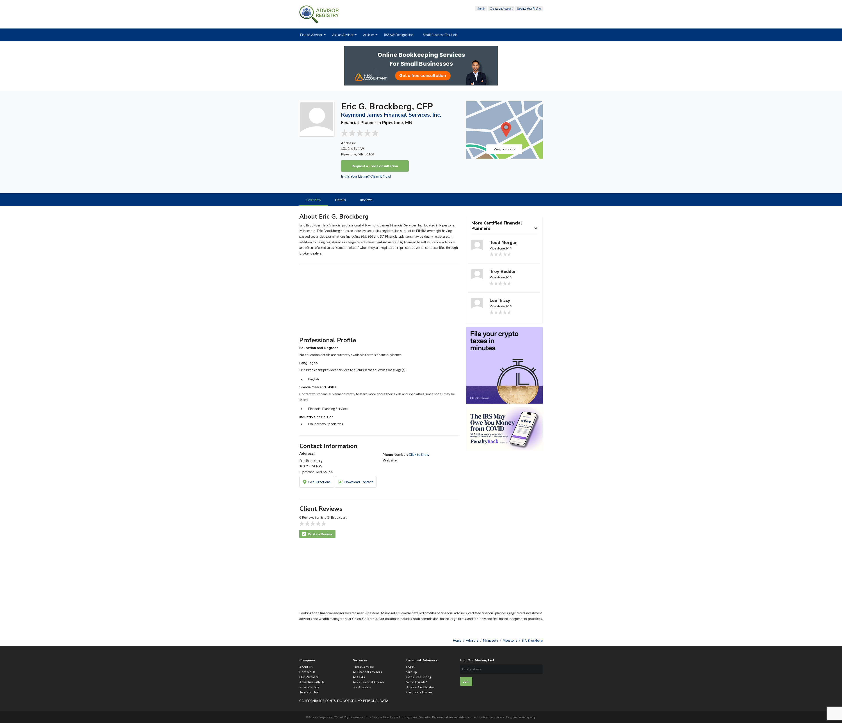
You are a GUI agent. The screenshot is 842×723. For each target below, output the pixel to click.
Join (466, 681)
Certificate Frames (419, 692)
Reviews (366, 200)
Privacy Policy (309, 687)
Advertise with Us (311, 682)
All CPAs (359, 677)
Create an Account (501, 8)
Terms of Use (308, 692)
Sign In (481, 8)
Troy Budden (503, 271)
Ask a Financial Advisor (368, 682)
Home (457, 640)
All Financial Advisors (367, 672)
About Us (306, 667)
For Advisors (362, 687)
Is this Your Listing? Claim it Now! (366, 176)
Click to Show (419, 454)
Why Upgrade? (416, 682)
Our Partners (308, 677)
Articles (369, 35)
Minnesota (490, 640)
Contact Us (307, 672)
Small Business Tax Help (440, 35)
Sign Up (411, 672)
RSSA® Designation (399, 35)
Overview (313, 200)
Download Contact (358, 482)
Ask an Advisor (343, 35)
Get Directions (319, 482)
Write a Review (320, 534)
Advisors (472, 640)
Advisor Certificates (420, 687)
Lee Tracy (500, 300)
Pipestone (510, 640)
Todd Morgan (503, 243)
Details (340, 200)
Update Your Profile (529, 8)
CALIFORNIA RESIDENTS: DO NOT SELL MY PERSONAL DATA (343, 701)
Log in (410, 667)
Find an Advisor (311, 35)
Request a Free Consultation (375, 166)
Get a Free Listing (418, 677)
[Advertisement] (379, 302)
